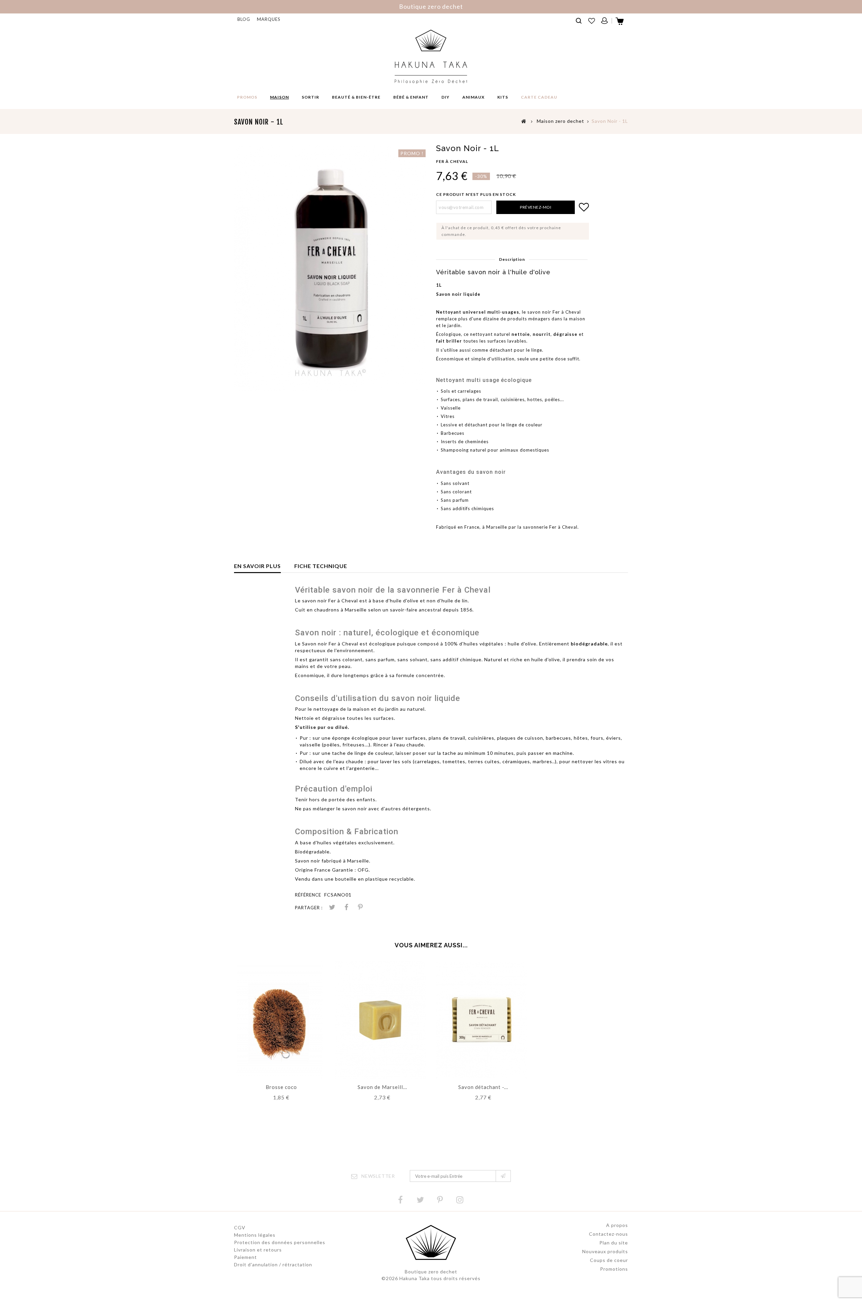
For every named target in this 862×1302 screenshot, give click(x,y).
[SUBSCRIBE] (503, 1176)
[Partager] (346, 907)
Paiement (245, 1257)
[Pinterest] (360, 907)
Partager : (309, 907)
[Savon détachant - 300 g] (481, 1019)
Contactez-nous (608, 1234)
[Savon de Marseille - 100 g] (380, 1019)
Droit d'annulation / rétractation (273, 1264)
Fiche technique (320, 566)
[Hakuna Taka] (431, 56)
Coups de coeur (609, 1260)
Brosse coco (281, 1087)
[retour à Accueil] (524, 120)
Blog (243, 19)
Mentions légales (254, 1235)
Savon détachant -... (483, 1087)
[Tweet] (332, 907)
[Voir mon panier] (620, 23)
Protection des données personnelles (279, 1242)
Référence (308, 895)
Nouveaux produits (605, 1251)
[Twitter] (420, 1200)
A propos (617, 1225)
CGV (239, 1227)
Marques (268, 19)
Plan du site (613, 1242)
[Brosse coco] (279, 1019)
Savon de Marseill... (382, 1087)
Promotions (614, 1269)
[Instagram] (460, 1200)
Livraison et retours (258, 1250)
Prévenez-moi (535, 207)
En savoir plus (257, 566)
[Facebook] (400, 1200)
